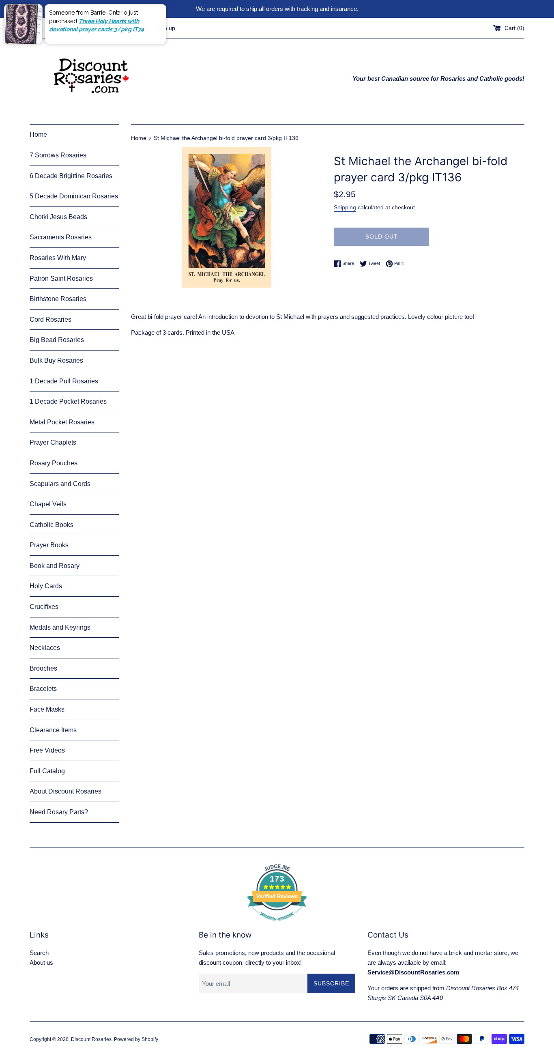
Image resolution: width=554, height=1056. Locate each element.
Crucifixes (44, 606)
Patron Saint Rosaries (61, 278)
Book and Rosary (54, 565)
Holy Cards (46, 586)
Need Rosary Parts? (59, 812)
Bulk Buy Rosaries (56, 360)
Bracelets (43, 688)
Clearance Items (53, 730)
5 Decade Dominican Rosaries (74, 196)
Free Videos (47, 750)
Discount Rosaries (91, 1039)
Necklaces (45, 647)
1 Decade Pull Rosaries (64, 381)
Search (39, 952)
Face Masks (47, 709)
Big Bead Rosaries (57, 339)
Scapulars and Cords (60, 483)
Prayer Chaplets (53, 442)
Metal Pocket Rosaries (62, 422)
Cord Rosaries (50, 319)
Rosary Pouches (53, 463)
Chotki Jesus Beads (58, 216)
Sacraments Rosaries (61, 237)
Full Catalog (47, 771)
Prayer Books (49, 545)
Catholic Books (51, 524)
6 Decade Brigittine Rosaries (71, 175)
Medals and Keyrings (60, 627)
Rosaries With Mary (58, 257)
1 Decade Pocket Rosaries (68, 401)
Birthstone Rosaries (58, 298)
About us (41, 962)
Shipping (345, 207)
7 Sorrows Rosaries (58, 155)
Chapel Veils (48, 504)
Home (38, 134)
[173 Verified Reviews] (277, 924)
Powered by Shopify (136, 1039)
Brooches (43, 668)
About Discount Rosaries (65, 791)
